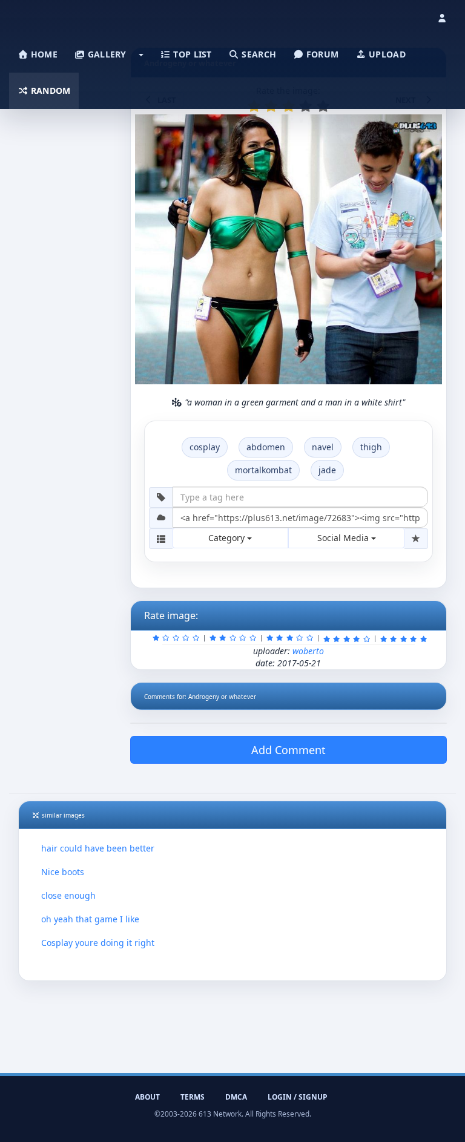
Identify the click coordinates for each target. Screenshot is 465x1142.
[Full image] (427, 127)
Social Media (344, 537)
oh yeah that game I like (90, 919)
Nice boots (62, 872)
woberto (308, 651)
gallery (105, 54)
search (257, 54)
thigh (371, 447)
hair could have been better (97, 848)
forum (321, 54)
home (43, 54)
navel (323, 447)
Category (227, 537)
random (49, 90)
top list (191, 54)
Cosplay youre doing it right (97, 942)
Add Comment (288, 750)
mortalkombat (263, 470)
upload (386, 54)
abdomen (265, 447)
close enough (68, 895)
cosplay (205, 447)
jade (327, 470)
